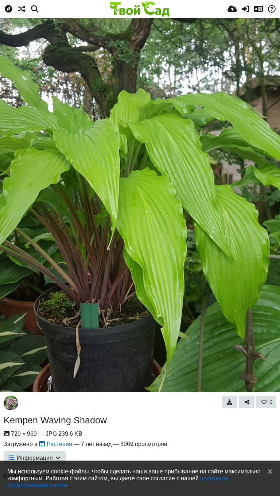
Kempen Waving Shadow (55, 420)
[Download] (229, 402)
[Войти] (245, 9)
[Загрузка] (232, 9)
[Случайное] (21, 9)
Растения (59, 444)
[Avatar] (11, 403)
